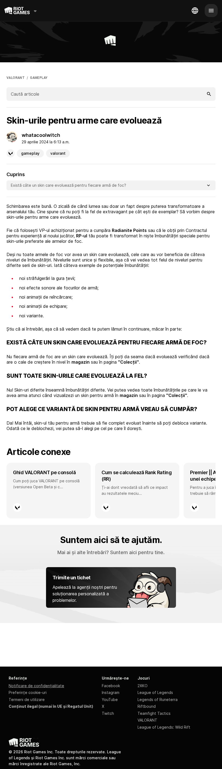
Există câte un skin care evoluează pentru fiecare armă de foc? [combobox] (68, 185)
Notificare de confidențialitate (36, 685)
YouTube (110, 699)
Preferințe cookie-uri (28, 692)
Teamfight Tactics (154, 713)
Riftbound (147, 706)
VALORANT (15, 78)
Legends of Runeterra (158, 699)
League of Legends (155, 692)
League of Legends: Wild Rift (164, 727)
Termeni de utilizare (27, 699)
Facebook (111, 685)
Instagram (110, 692)
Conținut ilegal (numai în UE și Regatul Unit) (51, 706)
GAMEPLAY (38, 78)
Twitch (108, 713)
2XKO (143, 685)
